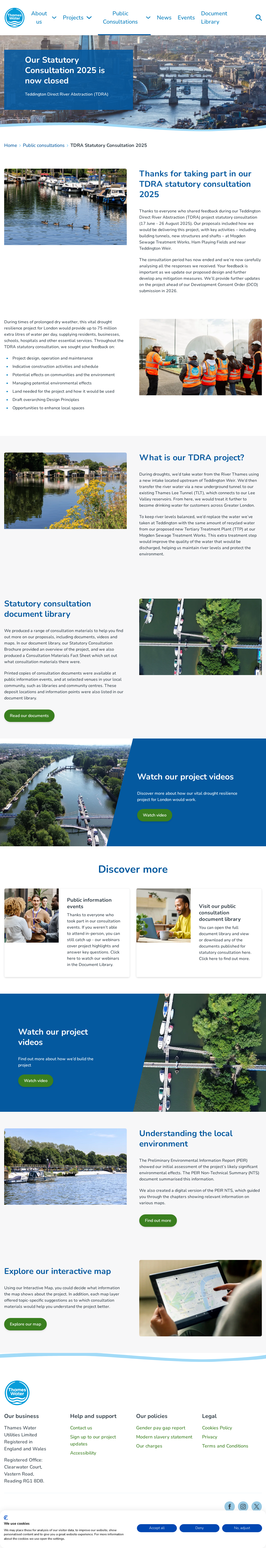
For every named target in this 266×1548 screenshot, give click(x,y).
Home (10, 145)
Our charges (149, 1446)
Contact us (81, 1428)
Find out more (158, 1220)
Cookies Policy (217, 1428)
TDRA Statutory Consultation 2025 (108, 145)
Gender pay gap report (160, 1428)
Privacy (209, 1437)
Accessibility (83, 1453)
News (164, 18)
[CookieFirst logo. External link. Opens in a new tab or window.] (6, 1517)
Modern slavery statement (164, 1437)
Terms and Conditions (225, 1446)
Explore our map (25, 1324)
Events (186, 18)
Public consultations (44, 145)
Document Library (214, 18)
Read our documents (29, 716)
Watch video (155, 815)
